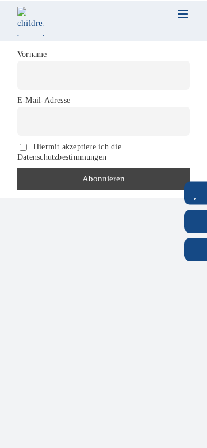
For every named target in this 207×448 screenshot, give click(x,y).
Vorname (32, 54)
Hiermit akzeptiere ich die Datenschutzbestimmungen (69, 151)
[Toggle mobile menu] (184, 14)
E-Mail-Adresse (43, 100)
